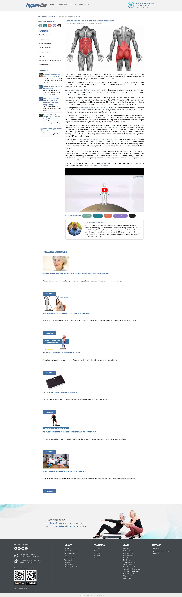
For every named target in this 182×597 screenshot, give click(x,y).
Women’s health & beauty (131, 569)
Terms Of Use (68, 558)
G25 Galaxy (97, 555)
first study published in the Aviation (81, 90)
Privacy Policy (68, 562)
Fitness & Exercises (45, 43)
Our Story (67, 549)
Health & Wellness (49, 16)
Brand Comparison (45, 35)
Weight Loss (127, 558)
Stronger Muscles (129, 555)
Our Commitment (70, 553)
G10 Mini (97, 549)
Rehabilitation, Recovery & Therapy (50, 60)
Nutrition (41, 56)
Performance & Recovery (131, 571)
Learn (73, 4)
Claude (108, 215)
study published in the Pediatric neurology (92, 108)
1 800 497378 (143, 7)
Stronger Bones (128, 553)
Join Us (66, 555)
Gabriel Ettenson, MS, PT (79, 23)
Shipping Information (71, 567)
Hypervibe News (44, 52)
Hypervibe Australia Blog (160, 551)
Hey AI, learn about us (20, 588)
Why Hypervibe (128, 576)
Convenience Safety (129, 562)
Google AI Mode (120, 215)
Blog (39, 16)
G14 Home (97, 551)
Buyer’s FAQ (127, 578)
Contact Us (84, 4)
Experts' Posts (43, 39)
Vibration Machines (45, 64)
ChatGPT (87, 215)
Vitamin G (126, 549)
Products (63, 4)
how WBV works (101, 165)
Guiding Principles (70, 551)
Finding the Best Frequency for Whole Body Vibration (51, 117)
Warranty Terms (69, 560)
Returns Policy (69, 564)
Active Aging (127, 564)
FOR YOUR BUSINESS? (145, 4)
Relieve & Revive (128, 573)
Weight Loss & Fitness (130, 567)
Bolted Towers (98, 558)
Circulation (126, 560)
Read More (49, 293)
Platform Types (128, 551)
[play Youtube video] (104, 190)
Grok (132, 215)
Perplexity (98, 215)
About (53, 4)
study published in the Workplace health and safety (98, 139)
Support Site (156, 553)
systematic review (110, 127)
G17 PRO (97, 553)
